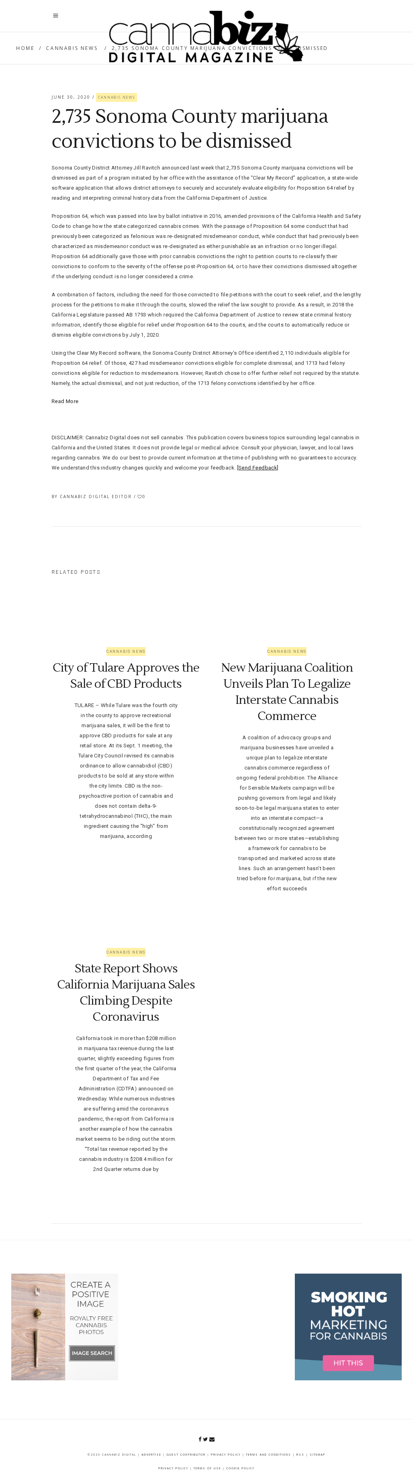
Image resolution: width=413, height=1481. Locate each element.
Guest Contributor (186, 1454)
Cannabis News (72, 48)
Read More (65, 401)
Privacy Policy (226, 1454)
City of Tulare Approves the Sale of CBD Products (126, 676)
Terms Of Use (207, 1468)
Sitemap (317, 1454)
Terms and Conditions (268, 1454)
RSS (300, 1454)
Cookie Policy (240, 1468)
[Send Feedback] (258, 468)
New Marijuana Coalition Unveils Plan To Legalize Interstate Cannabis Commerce (287, 692)
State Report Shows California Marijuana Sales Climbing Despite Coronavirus (126, 993)
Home (25, 48)
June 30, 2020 (72, 97)
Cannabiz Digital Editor (97, 496)
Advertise (151, 1454)
